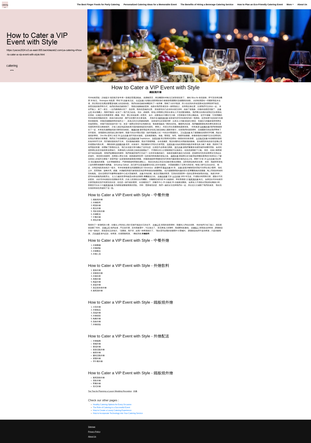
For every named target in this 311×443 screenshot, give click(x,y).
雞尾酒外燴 (163, 118)
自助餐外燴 (205, 127)
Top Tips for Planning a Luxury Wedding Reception (110, 391)
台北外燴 (176, 176)
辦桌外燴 (166, 168)
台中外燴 (124, 136)
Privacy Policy (94, 432)
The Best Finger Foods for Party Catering (98, 4)
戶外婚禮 (96, 234)
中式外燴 (140, 100)
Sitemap (91, 427)
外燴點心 (195, 228)
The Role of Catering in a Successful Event (111, 407)
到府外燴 (156, 138)
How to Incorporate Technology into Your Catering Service (118, 413)
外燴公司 (156, 225)
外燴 (125, 100)
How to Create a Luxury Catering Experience (112, 410)
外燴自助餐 (162, 176)
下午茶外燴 (185, 133)
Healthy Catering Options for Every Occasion (112, 404)
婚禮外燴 (174, 156)
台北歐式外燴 (202, 138)
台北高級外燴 (133, 138)
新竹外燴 (178, 147)
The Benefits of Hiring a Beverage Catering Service (207, 4)
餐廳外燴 (135, 130)
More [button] (289, 4)
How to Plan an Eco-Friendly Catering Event (260, 4)
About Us (302, 4)
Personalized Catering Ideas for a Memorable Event (150, 4)
